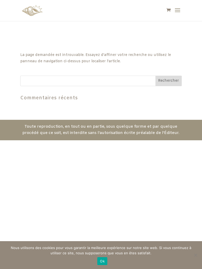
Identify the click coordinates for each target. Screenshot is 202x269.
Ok (102, 261)
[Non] (195, 255)
